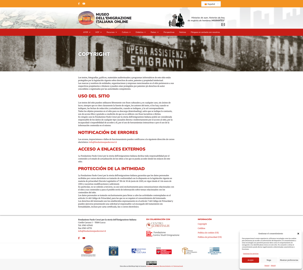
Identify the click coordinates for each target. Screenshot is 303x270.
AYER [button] (85, 32)
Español (211, 4)
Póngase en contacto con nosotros (205, 32)
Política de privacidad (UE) (210, 237)
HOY (97, 32)
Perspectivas (169, 32)
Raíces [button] (153, 32)
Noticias (182, 32)
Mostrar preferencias (289, 260)
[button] (298, 233)
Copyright (202, 224)
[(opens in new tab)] (158, 224)
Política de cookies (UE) (208, 233)
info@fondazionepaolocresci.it (103, 142)
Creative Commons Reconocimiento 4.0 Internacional (164, 266)
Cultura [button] (125, 32)
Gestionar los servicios (250, 253)
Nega (269, 260)
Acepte (251, 260)
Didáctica (139, 32)
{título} (267, 265)
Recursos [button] (111, 32)
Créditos (201, 228)
